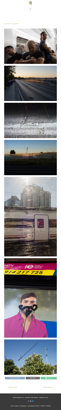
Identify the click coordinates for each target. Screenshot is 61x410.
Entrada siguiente (48, 387)
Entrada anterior (12, 387)
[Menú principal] (30, 9)
